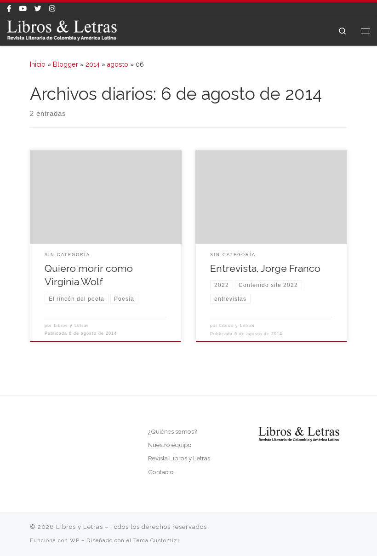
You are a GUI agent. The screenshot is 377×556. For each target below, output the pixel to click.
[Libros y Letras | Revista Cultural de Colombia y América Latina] (62, 30)
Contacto (161, 472)
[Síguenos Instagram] (52, 9)
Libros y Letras (71, 325)
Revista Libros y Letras (179, 458)
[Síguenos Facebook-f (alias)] (9, 9)
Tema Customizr (156, 540)
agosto (117, 64)
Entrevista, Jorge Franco (265, 268)
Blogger (65, 64)
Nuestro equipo (170, 444)
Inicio (38, 64)
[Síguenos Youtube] (23, 9)
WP (75, 540)
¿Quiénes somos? (172, 431)
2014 (93, 64)
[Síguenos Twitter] (37, 9)
